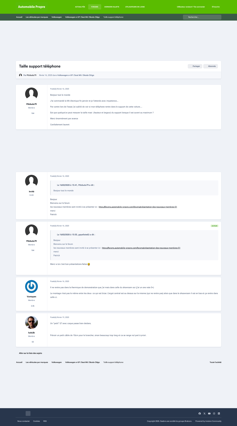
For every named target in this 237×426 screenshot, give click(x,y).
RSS (45, 421)
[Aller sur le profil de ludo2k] (31, 322)
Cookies (36, 421)
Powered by (208, 421)
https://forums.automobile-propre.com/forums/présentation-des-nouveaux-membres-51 (138, 207)
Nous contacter (23, 421)
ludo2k (31, 332)
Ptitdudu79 (31, 75)
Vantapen (31, 296)
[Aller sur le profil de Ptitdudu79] (20, 75)
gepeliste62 (83, 234)
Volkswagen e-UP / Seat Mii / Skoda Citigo (75, 75)
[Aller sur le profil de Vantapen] (31, 286)
